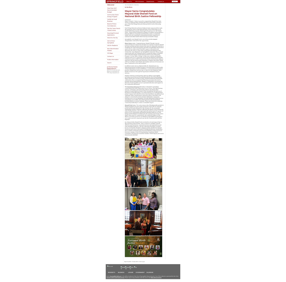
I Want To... (129, 1)
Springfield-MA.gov (115, 276)
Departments (150, 1)
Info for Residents (112, 45)
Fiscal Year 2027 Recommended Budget (112, 10)
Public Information (112, 59)
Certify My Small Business (112, 20)
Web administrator (156, 277)
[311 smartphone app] (135, 267)
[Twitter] (132, 268)
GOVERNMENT (140, 272)
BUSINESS (121, 272)
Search (109, 62)
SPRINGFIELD (115, 1)
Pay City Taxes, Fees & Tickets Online (113, 29)
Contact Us (161, 1)
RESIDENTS (111, 272)
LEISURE (130, 272)
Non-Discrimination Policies (113, 49)
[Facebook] (123, 268)
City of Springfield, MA (129, 4)
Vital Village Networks (133, 86)
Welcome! (110, 5)
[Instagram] (128, 268)
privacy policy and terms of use (115, 277)
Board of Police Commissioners (111, 25)
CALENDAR (149, 272)
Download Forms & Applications (113, 34)
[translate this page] (140, 267)
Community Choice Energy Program (113, 15)
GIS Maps (110, 53)
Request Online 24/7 (111, 68)
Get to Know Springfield (111, 42)
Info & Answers (139, 1)
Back (126, 137)
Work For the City (112, 37)
